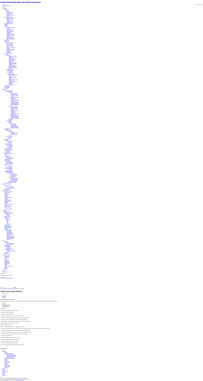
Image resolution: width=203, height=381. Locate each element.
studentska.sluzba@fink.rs (19, 380)
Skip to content (5, 271)
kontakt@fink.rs (5, 380)
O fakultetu (4, 288)
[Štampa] (4, 296)
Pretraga (1, 287)
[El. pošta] (4, 295)
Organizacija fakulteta (10, 288)
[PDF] (4, 297)
